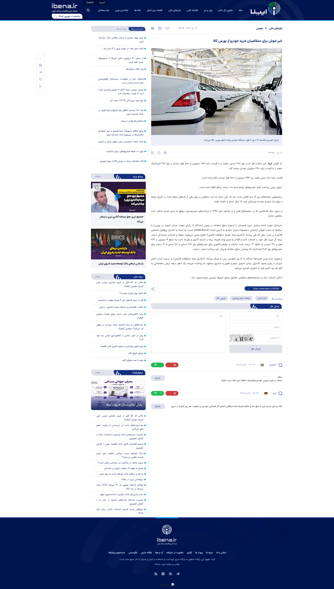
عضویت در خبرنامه (175, 552)
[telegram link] (40, 72)
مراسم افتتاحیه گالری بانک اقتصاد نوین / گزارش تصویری (119, 446)
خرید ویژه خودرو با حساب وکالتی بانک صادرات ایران (121, 39)
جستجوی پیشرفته (116, 552)
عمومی (259, 28)
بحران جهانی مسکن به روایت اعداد (124, 405)
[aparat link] (40, 79)
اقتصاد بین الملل (154, 10)
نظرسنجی (133, 552)
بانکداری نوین (121, 10)
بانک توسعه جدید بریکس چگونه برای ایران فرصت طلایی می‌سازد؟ (119, 455)
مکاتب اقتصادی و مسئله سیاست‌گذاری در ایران (121, 307)
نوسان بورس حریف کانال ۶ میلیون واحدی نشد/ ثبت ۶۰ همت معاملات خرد (121, 91)
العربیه (102, 2)
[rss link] (40, 86)
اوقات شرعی (146, 552)
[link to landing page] (265, 8)
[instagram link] (40, 65)
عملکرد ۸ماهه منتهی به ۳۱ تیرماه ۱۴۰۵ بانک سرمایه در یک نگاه (119, 487)
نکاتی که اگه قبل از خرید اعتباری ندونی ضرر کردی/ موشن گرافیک (119, 418)
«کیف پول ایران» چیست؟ (131, 293)
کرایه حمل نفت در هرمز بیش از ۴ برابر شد (123, 48)
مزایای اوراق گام (136, 353)
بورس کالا (221, 298)
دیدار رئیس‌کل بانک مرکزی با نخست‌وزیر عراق (121, 494)
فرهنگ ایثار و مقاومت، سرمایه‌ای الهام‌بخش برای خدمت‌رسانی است (121, 81)
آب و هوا (159, 552)
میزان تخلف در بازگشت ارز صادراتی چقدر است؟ (120, 463)
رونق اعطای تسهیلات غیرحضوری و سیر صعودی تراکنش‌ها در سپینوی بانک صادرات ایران (121, 133)
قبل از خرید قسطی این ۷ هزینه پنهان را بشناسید (120, 300)
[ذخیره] (159, 28)
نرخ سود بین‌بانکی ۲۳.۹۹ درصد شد (127, 100)
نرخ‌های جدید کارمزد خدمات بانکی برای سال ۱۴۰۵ (119, 511)
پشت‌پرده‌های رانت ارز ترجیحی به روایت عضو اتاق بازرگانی (119, 427)
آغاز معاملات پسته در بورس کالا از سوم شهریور (122, 161)
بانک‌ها (137, 10)
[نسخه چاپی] (152, 28)
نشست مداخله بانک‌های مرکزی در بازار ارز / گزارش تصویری (119, 502)
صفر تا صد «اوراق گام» (132, 360)
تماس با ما (221, 552)
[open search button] (88, 10)
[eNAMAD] (167, 585)
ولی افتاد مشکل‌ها (135, 69)
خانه (240, 10)
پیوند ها (198, 552)
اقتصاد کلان (192, 10)
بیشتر (96, 176)
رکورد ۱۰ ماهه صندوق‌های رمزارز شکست (125, 151)
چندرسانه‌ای (103, 10)
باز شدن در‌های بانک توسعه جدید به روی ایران (120, 264)
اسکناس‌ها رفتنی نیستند (132, 121)
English (90, 2)
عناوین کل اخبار (225, 10)
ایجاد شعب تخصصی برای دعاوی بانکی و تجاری (121, 142)
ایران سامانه (160, 564)
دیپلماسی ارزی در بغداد (132, 479)
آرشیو (189, 552)
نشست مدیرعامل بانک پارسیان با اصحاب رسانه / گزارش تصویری (119, 436)
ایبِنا (270, 163)
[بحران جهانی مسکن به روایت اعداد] (118, 394)
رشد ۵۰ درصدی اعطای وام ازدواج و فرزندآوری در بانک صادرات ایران (121, 112)
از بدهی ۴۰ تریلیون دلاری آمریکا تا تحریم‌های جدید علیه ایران (121, 60)
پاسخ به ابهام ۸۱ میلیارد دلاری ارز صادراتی (123, 468)
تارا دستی (261, 298)
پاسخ (158, 378)
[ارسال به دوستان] (167, 28)
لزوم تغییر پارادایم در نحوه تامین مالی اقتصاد (121, 346)
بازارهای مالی (174, 10)
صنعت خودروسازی (241, 298)
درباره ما (209, 552)
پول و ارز (208, 10)
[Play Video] (118, 197)
